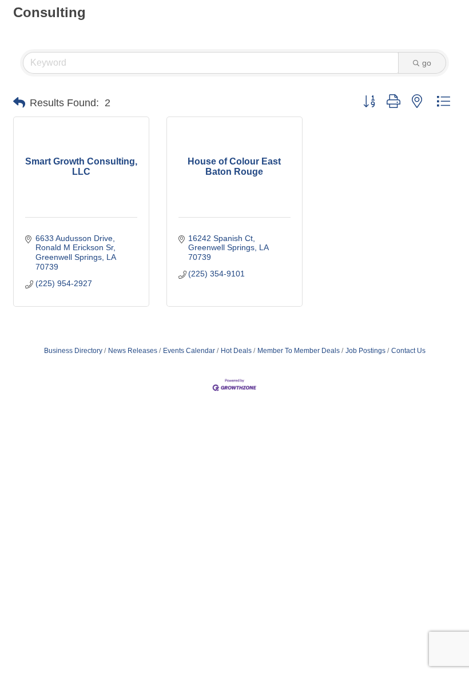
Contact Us (408, 351)
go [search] (426, 62)
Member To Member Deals (298, 351)
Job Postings (365, 351)
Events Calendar (189, 351)
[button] (19, 103)
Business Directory (73, 351)
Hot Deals (236, 351)
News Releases (132, 351)
